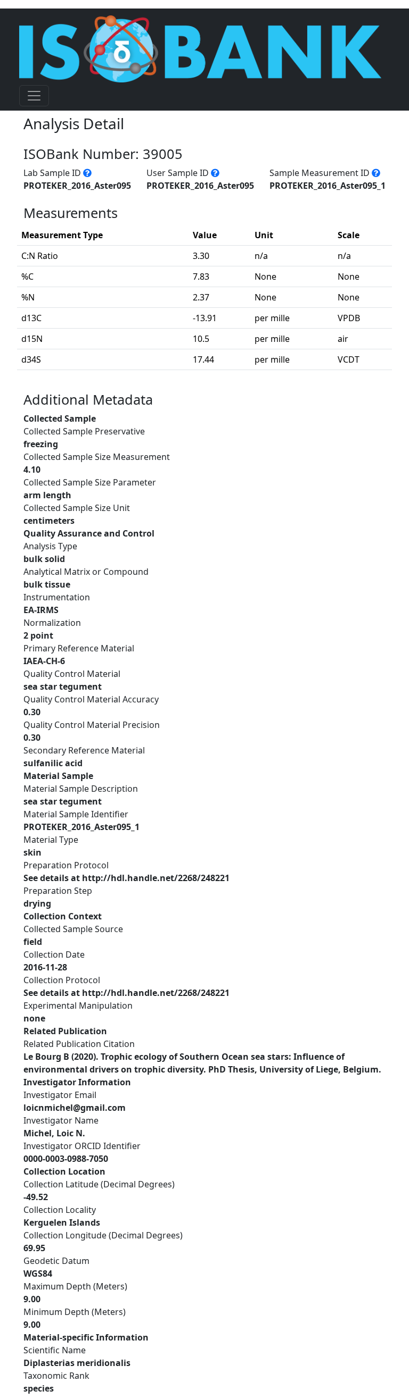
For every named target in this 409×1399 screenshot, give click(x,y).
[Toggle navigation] (34, 95)
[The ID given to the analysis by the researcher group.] (215, 173)
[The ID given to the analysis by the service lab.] (87, 173)
